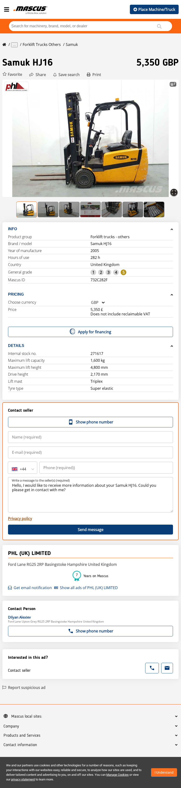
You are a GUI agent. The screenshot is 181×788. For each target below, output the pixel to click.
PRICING (16, 294)
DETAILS (16, 346)
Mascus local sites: (26, 716)
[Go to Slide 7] (154, 209)
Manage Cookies (117, 774)
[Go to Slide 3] (69, 209)
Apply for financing (94, 331)
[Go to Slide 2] (48, 209)
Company (11, 726)
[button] (12, 74)
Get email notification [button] (33, 587)
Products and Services (22, 735)
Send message (90, 529)
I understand (164, 772)
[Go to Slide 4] (90, 209)
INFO (12, 229)
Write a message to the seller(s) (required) (41, 480)
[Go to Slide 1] (26, 209)
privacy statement (23, 779)
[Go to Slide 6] (133, 209)
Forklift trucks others (42, 44)
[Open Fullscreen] (173, 192)
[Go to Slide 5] (111, 209)
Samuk (72, 44)
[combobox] (90, 302)
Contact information (20, 745)
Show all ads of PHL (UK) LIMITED (89, 587)
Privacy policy (20, 518)
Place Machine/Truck (156, 9)
